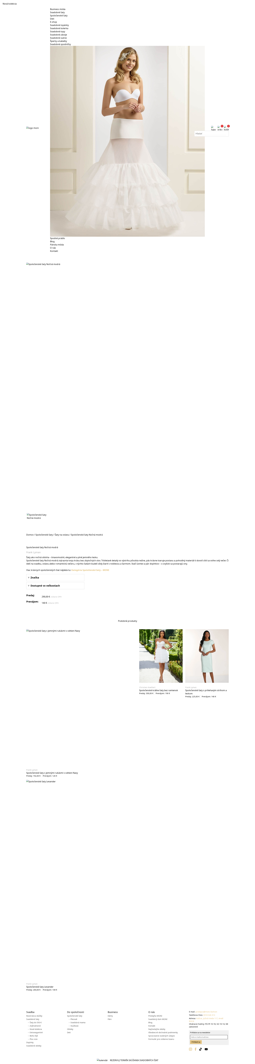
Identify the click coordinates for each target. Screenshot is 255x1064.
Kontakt (54, 251)
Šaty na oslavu (62, 534)
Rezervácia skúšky (34, 1016)
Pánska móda (57, 244)
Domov (30, 534)
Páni (110, 1019)
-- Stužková (73, 1026)
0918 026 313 (209, 1015)
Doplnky (29, 1042)
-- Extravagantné (35, 1032)
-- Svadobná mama (77, 1022)
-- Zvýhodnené (34, 1026)
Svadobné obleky (33, 1045)
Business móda (57, 9)
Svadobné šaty (57, 12)
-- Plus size (32, 1039)
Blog (52, 241)
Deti (52, 18)
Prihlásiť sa (196, 1042)
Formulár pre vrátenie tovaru (161, 1039)
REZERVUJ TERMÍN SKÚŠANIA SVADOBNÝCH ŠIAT (134, 1060)
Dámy (110, 1016)
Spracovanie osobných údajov (161, 1035)
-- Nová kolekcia (35, 1029)
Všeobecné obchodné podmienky (163, 1032)
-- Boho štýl (33, 1035)
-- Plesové (73, 1019)
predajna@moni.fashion (206, 1011)
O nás (53, 247)
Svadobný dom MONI (157, 1019)
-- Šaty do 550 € (35, 1022)
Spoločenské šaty (58, 15)
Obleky (70, 1029)
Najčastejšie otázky (156, 1029)
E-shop (53, 21)
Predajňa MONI (155, 1016)
